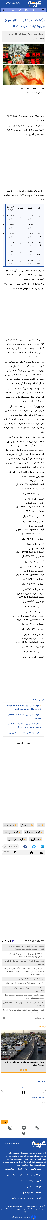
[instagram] (33, 10)
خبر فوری (34, 839)
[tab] (26, 1070)
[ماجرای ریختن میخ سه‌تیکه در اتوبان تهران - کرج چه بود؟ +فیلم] (23, 1045)
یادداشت (29, 1180)
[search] (3, 10)
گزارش (19, 1169)
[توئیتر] (34, 846)
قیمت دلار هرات (32, 832)
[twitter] (19, 10)
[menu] (43, 10)
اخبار (26, 1169)
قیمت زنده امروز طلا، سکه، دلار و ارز (24, 732)
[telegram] (26, 10)
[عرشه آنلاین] (35, 3)
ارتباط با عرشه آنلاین (18, 1198)
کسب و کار (24, 1175)
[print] (33, 853)
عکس (29, 1186)
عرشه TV (42, 1026)
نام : (44, 1088)
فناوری (38, 1180)
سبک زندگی (9, 1169)
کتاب (22, 1180)
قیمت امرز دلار (12, 832)
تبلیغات (31, 1198)
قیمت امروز (9, 825)
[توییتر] (23, 1133)
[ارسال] (41, 853)
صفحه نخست (36, 1169)
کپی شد (15, 847)
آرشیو (39, 1198)
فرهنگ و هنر (36, 1175)
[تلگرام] (43, 846)
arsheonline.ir (12, 1143)
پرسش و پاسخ (28, 1192)
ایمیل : (20, 1088)
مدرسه (38, 1192)
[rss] (13, 10)
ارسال (4, 1121)
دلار (40, 825)
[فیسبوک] (25, 846)
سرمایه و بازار (12, 1175)
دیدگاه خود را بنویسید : (38, 1097)
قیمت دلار (26, 825)
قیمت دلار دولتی (16, 839)
